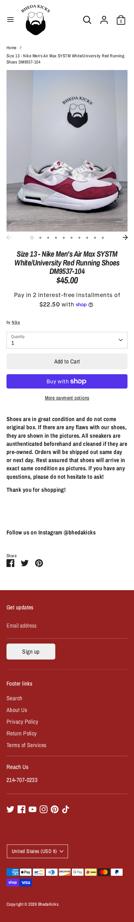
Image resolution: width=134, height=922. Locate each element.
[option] (67, 151)
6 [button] (72, 238)
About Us (17, 710)
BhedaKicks (48, 904)
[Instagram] (43, 809)
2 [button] (40, 238)
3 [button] (48, 238)
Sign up (30, 651)
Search (14, 698)
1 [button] (32, 237)
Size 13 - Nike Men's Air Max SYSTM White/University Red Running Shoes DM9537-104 (65, 59)
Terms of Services (27, 745)
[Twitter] (10, 809)
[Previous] (9, 237)
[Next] (125, 237)
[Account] (104, 17)
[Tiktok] (66, 809)
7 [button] (79, 238)
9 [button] (95, 238)
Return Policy (22, 733)
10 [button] (103, 238)
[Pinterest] (55, 809)
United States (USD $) (34, 851)
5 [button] (64, 238)
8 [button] (87, 238)
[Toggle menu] (10, 19)
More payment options (67, 397)
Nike (16, 322)
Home (12, 47)
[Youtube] (32, 809)
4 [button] (56, 238)
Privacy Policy (22, 721)
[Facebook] (21, 809)
